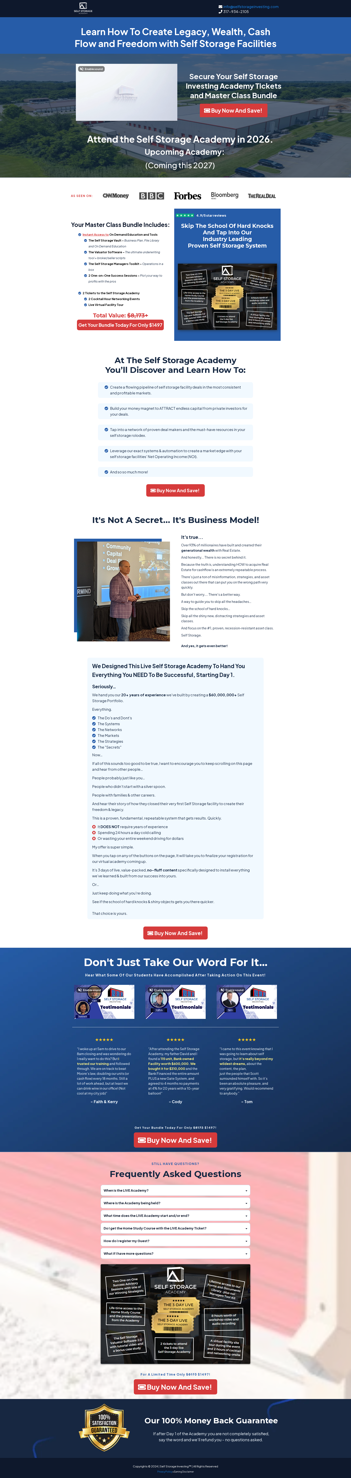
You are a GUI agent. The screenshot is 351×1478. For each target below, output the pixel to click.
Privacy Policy (164, 1471)
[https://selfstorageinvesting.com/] (83, 7)
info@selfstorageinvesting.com (251, 6)
